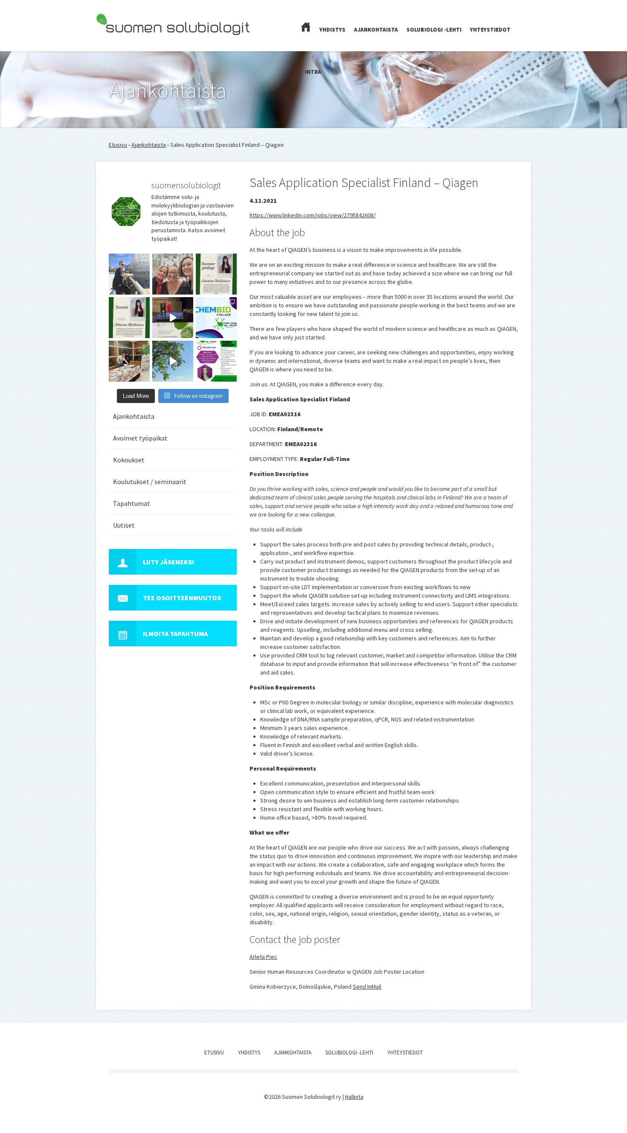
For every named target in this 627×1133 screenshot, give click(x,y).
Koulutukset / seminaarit (149, 481)
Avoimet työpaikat (140, 438)
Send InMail (367, 986)
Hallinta (354, 1097)
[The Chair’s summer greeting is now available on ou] (216, 274)
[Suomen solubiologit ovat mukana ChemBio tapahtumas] (216, 317)
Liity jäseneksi (168, 562)
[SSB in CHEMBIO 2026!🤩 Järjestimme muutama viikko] (172, 317)
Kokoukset (129, 460)
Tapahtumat (131, 503)
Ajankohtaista (376, 29)
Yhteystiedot (490, 29)
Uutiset (124, 525)
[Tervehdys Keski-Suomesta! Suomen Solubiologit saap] (129, 361)
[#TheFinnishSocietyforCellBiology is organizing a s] (216, 361)
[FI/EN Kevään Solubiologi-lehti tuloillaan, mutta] (172, 274)
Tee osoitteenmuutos (182, 597)
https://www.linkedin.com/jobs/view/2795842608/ (313, 215)
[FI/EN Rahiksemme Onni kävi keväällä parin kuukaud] (129, 274)
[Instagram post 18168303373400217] (172, 361)
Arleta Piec (263, 957)
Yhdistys (332, 29)
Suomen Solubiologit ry (125, 41)
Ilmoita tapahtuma (175, 633)
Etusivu (118, 145)
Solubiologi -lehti (434, 29)
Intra (313, 72)
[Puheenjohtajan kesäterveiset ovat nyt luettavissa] (129, 317)
